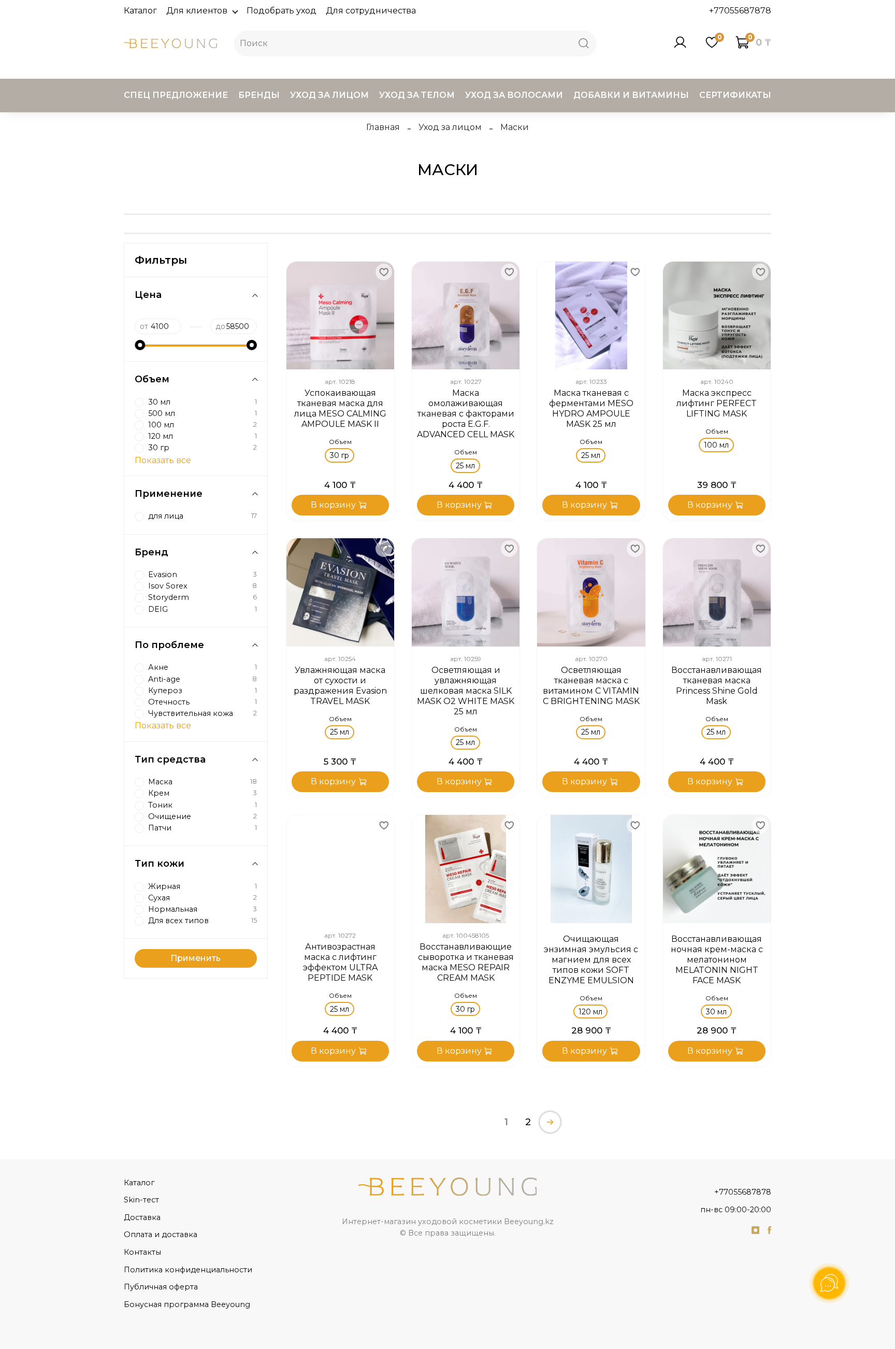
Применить (195, 958)
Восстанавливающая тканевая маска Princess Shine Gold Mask (716, 685)
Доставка (142, 1217)
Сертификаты (735, 95)
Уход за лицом (329, 95)
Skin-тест (141, 1199)
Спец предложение (176, 95)
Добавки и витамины (631, 95)
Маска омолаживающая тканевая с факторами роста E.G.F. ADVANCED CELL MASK (465, 413)
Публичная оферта (161, 1286)
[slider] (140, 345)
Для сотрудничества (371, 11)
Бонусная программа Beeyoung (187, 1304)
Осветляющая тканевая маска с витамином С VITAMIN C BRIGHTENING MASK (591, 685)
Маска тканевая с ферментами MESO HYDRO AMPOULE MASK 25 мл (591, 408)
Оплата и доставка (160, 1234)
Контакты (142, 1252)
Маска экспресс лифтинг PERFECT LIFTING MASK (716, 403)
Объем (340, 442)
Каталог (140, 11)
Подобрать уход (281, 11)
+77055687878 (740, 11)
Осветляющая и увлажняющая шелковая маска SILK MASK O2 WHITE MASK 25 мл (465, 690)
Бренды (259, 95)
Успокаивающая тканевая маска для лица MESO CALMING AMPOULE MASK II (340, 408)
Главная (383, 127)
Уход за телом (417, 95)
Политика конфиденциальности (188, 1269)
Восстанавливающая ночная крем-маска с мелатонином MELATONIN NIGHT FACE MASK (717, 959)
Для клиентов (196, 11)
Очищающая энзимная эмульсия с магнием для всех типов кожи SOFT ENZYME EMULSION (591, 959)
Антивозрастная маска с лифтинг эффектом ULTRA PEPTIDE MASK (340, 962)
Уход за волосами (514, 95)
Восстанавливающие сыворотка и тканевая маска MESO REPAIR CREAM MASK (466, 962)
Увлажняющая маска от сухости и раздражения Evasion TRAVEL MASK (340, 685)
